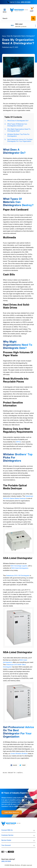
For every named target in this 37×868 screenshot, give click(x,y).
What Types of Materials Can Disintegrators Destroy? (17, 125)
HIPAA (18, 442)
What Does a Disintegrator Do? (17, 121)
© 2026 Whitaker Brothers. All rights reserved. (18, 865)
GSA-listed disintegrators (19, 568)
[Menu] (4, 9)
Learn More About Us (11, 812)
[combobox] (18, 18)
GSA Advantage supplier (19, 566)
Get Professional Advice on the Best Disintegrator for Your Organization (19, 140)
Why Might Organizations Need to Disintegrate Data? (18, 130)
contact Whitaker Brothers (19, 753)
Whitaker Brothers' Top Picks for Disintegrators (18, 135)
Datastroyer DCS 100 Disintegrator (18, 575)
